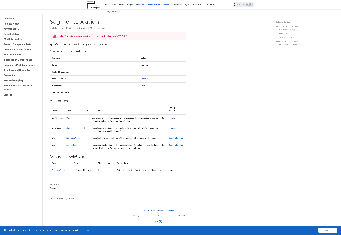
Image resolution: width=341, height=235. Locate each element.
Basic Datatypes (12, 34)
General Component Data (17, 44)
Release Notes (11, 23)
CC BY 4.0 (181, 216)
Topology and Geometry (17, 70)
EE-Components (12, 54)
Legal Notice (169, 211)
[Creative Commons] (159, 221)
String (69, 118)
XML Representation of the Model (18, 87)
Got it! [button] (328, 230)
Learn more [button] (85, 230)
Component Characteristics (19, 49)
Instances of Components (18, 59)
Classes (8, 94)
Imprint (146, 211)
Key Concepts (11, 28)
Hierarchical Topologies (288, 30)
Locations (283, 33)
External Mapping (13, 80)
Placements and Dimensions (290, 45)
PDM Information (13, 39)
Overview (9, 18)
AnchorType (71, 145)
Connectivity (11, 75)
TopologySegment (60, 170)
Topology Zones (285, 37)
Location (145, 79)
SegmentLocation (176, 138)
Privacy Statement (157, 211)
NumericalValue (73, 138)
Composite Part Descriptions (19, 65)
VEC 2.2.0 (122, 36)
